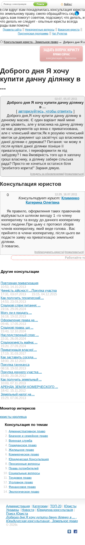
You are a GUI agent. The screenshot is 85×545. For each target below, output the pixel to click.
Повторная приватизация (19, 283)
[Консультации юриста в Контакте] (69, 532)
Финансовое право (22, 487)
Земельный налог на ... (18, 394)
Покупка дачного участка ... (21, 372)
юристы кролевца (13, 417)
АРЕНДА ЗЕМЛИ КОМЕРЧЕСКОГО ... (29, 387)
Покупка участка (44, 290)
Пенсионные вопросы (24, 463)
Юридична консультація (55, 510)
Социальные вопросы (24, 473)
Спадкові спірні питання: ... (21, 305)
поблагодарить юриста (49, 252)
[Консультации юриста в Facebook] (75, 532)
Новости (28, 510)
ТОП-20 (55, 506)
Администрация (18, 506)
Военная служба (20, 440)
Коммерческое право (24, 454)
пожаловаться (74, 174)
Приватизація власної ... (19, 350)
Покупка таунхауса (15, 364)
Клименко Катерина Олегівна (52, 200)
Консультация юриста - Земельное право (31, 42)
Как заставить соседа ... (19, 357)
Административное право (27, 431)
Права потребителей (24, 468)
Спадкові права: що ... (17, 327)
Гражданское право (23, 445)
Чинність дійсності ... (16, 290)
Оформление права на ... (19, 320)
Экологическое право (24, 491)
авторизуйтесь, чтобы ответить (45, 111)
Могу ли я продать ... (16, 312)
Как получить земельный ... (21, 379)
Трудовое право (20, 477)
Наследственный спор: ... (20, 335)
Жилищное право (21, 449)
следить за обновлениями (47, 174)
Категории (40, 506)
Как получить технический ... (22, 298)
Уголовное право (21, 482)
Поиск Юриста (17, 513)
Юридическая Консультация (29, 459)
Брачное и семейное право (28, 435)
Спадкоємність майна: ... (19, 342)
